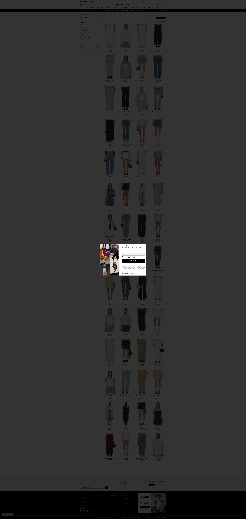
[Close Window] (145, 245)
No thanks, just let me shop (128, 273)
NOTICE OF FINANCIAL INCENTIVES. (138, 268)
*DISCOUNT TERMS (125, 270)
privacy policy (142, 267)
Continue (133, 260)
